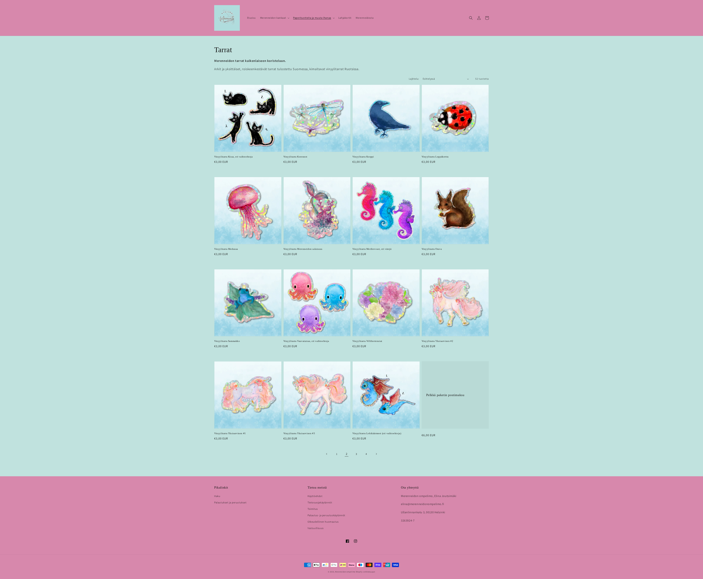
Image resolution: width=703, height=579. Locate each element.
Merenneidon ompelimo (345, 572)
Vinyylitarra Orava (432, 249)
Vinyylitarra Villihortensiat (367, 341)
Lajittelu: (414, 78)
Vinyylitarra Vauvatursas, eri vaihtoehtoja (306, 341)
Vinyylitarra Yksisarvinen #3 (299, 433)
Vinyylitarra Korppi (363, 156)
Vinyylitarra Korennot (295, 156)
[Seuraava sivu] (376, 454)
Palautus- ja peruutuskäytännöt (326, 515)
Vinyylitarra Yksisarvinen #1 (230, 433)
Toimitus (313, 509)
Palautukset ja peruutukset (230, 502)
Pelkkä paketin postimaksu (445, 395)
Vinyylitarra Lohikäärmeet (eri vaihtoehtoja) (376, 433)
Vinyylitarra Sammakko (227, 341)
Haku (217, 496)
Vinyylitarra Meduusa (226, 249)
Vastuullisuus (316, 528)
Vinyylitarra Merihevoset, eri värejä (372, 249)
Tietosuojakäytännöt (320, 502)
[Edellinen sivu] (327, 454)
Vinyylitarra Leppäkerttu (435, 156)
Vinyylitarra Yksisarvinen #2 (437, 341)
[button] (274, 18)
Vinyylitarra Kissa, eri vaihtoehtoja (233, 156)
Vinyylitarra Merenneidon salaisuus (302, 249)
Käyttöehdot (315, 496)
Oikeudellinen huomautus (323, 521)
